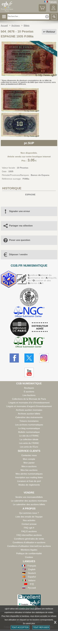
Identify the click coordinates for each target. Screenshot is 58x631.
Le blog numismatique (29, 428)
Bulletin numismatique (29, 432)
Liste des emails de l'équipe (29, 516)
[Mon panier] (42, 11)
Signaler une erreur (19, 211)
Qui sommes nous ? (29, 513)
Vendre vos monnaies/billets (29, 497)
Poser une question (19, 240)
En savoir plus (29, 623)
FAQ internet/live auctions (29, 535)
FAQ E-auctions (29, 531)
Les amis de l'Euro (29, 447)
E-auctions (29, 391)
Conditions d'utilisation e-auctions (29, 542)
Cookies (29, 557)
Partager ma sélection (21, 225)
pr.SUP (29, 143)
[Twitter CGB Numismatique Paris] (29, 358)
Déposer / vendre (18, 254)
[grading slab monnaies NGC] (29, 312)
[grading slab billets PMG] (29, 342)
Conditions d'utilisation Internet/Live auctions (29, 546)
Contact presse (29, 524)
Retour (50, 31)
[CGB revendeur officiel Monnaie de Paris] (29, 327)
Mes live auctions (29, 470)
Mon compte (29, 459)
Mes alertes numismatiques (29, 473)
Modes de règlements (29, 485)
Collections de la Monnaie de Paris (29, 399)
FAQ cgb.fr (29, 527)
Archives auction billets (29, 413)
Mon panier (29, 462)
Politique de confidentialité (29, 553)
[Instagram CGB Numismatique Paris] (44, 358)
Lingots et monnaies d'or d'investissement (29, 402)
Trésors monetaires (29, 421)
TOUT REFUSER (41, 627)
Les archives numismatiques (29, 424)
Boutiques (29, 388)
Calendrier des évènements (29, 417)
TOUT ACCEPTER (20, 627)
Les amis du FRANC (29, 443)
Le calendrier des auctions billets (29, 504)
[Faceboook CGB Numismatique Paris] (14, 358)
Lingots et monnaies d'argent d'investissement (29, 406)
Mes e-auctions (29, 466)
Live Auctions (29, 395)
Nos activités (29, 520)
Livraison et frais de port (29, 481)
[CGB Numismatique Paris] (7, 11)
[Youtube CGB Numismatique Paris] (29, 372)
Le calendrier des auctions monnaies (29, 500)
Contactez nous (29, 455)
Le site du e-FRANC (29, 435)
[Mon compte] (53, 11)
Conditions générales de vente (29, 538)
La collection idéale (29, 439)
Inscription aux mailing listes (29, 477)
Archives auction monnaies (29, 410)
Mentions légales (29, 550)
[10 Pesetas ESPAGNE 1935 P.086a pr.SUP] (29, 76)
